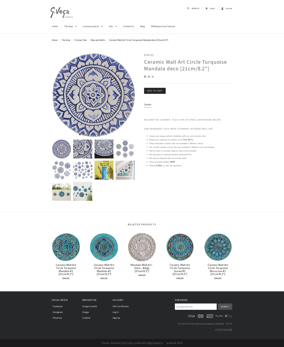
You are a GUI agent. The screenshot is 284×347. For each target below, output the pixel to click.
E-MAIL (159, 166)
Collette (86, 317)
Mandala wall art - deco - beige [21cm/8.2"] (142, 267)
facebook (57, 306)
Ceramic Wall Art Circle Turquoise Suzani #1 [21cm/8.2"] (180, 269)
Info (111, 26)
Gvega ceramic (89, 306)
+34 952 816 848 (223, 329)
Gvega (85, 312)
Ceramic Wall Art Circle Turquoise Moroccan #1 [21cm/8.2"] (218, 269)
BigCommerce (155, 343)
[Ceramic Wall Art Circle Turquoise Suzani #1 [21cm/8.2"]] (180, 247)
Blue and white (98, 40)
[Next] (130, 95)
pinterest (57, 317)
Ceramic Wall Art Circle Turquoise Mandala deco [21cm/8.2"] (138, 40)
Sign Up (116, 317)
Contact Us (128, 26)
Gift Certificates (121, 306)
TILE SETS (188, 140)
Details (147, 104)
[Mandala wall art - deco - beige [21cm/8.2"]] (142, 247)
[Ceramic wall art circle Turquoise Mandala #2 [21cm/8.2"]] (104, 247)
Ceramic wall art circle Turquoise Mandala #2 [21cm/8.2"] (104, 269)
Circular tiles (80, 40)
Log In (116, 312)
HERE (172, 162)
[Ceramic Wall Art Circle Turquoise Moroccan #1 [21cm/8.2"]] (218, 247)
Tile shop (68, 26)
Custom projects (91, 26)
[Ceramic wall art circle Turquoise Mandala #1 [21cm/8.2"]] (66, 247)
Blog (142, 26)
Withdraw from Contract (163, 26)
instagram (58, 312)
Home (55, 26)
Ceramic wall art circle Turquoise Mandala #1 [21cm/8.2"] (66, 269)
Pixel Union (127, 343)
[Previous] (56, 95)
